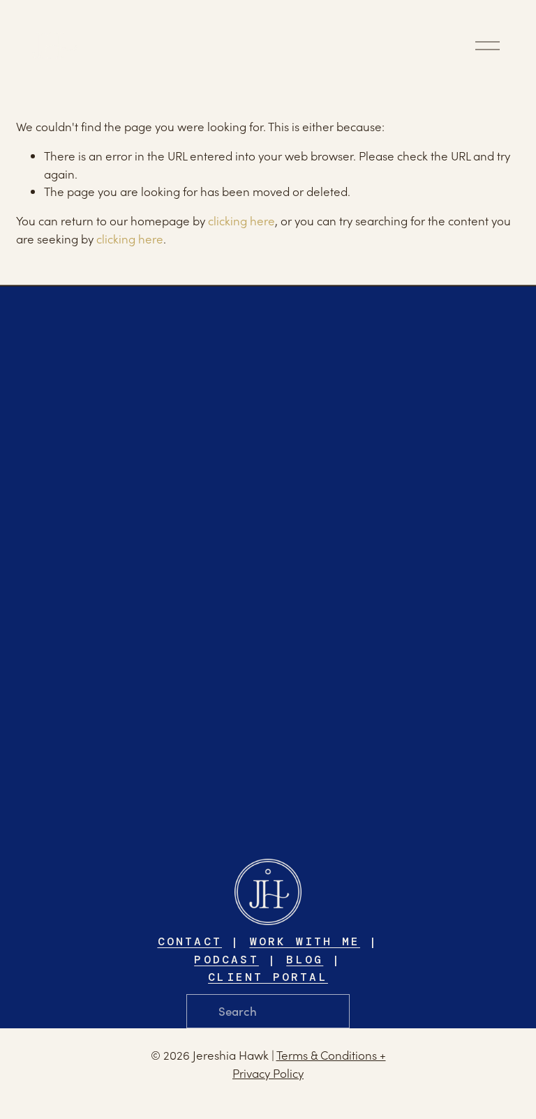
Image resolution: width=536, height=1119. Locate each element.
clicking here (241, 220)
